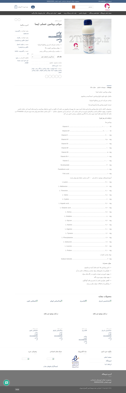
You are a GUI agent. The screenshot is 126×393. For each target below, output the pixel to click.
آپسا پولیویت (53, 68)
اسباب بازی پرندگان (51, 13)
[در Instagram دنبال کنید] (20, 1)
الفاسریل (84, 330)
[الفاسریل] (75, 313)
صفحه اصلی (107, 357)
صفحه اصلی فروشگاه (105, 13)
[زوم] (109, 52)
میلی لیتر (59, 56)
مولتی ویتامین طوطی (44, 70)
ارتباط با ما (108, 364)
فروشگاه (108, 361)
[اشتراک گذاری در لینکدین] (46, 76)
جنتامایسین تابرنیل (106, 330)
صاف (32, 53)
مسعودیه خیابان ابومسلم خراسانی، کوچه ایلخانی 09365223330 (63, 1)
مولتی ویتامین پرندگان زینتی (42, 68)
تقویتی (59, 13)
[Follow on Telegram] (15, 1)
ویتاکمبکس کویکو (57, 330)
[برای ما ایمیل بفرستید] (19, 1)
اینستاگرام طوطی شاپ (50, 366)
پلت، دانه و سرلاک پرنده (70, 13)
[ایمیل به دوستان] (53, 76)
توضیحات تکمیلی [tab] (101, 87)
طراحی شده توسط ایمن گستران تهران (90, 388)
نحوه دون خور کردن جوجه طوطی (22, 60)
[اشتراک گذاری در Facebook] (59, 76)
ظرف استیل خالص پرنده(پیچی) (21, 39)
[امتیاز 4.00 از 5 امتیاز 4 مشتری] (46, 29)
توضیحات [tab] (109, 87)
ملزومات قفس (82, 13)
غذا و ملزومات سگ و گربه (38, 13)
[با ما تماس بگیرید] (17, 1)
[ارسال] (73, 7)
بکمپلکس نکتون (33, 330)
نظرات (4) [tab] (93, 87)
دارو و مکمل (58, 20)
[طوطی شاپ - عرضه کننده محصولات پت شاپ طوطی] (103, 7)
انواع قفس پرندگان (94, 13)
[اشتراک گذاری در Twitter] (56, 76)
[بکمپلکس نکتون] (26, 313)
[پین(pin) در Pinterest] (49, 76)
